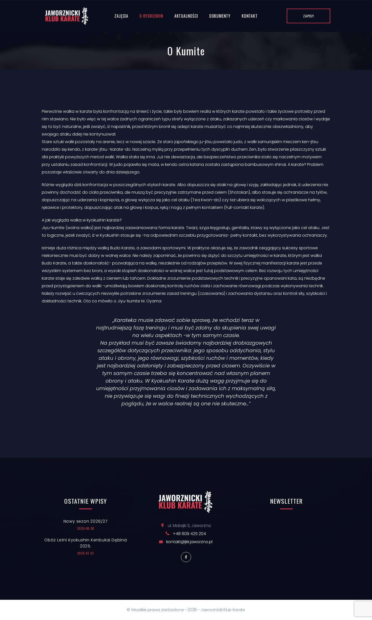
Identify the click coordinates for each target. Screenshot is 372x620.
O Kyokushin (151, 16)
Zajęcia (121, 16)
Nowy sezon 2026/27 (86, 521)
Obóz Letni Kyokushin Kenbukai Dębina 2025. (85, 543)
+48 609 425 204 (189, 534)
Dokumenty (220, 16)
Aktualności (186, 16)
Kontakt (250, 16)
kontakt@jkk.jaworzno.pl (189, 542)
